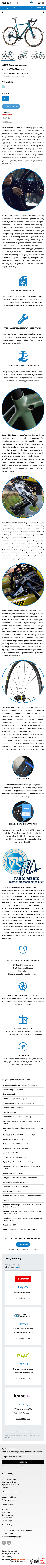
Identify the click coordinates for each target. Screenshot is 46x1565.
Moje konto (6, 1509)
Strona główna (7, 8)
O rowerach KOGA (9, 1482)
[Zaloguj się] (24, 3)
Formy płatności (8, 1518)
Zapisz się (23, 1462)
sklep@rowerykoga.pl (12, 1537)
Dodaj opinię (23, 1244)
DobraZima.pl (34, 1560)
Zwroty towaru (7, 1515)
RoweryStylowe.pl (9, 1560)
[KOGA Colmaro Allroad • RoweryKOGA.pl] (6, 3)
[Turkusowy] (3, 86)
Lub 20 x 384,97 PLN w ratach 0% (15, 73)
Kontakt (5, 1488)
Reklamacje (6, 1512)
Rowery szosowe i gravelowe (24, 8)
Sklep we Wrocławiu (9, 1479)
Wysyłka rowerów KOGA (11, 1485)
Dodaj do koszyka (11, 106)
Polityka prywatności (10, 1500)
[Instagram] (9, 1543)
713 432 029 (8, 1533)
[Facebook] (4, 1543)
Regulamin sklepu (9, 1497)
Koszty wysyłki (7, 1521)
